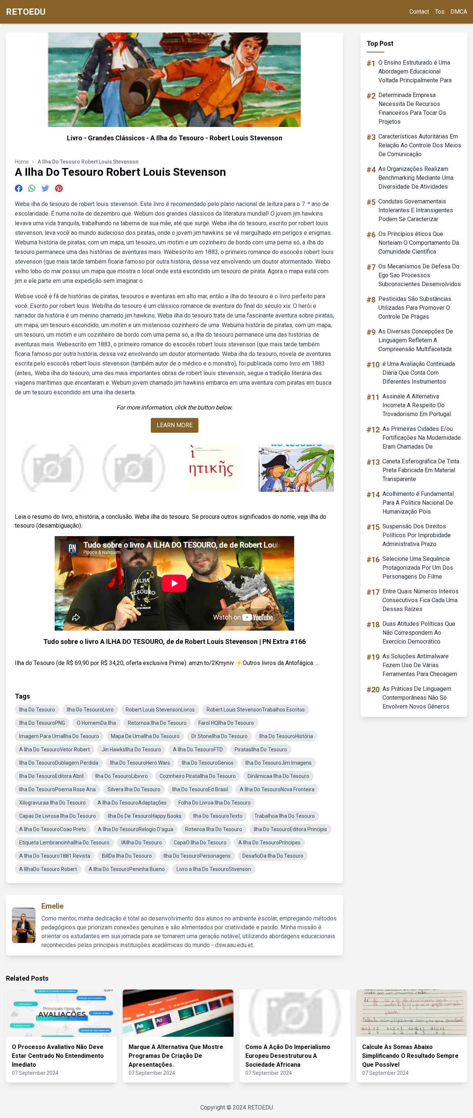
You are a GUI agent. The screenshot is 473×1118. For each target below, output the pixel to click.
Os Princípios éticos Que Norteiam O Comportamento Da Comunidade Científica (418, 242)
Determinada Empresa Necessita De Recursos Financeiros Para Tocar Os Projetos (412, 108)
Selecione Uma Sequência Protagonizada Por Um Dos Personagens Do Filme (417, 567)
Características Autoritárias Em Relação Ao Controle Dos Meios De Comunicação (419, 145)
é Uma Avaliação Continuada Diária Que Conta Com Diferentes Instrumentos (418, 372)
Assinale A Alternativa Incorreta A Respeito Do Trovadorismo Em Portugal (416, 405)
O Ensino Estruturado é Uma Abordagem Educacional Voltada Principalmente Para (415, 71)
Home (22, 162)
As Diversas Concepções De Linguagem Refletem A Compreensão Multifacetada (415, 340)
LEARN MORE (175, 425)
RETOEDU (25, 12)
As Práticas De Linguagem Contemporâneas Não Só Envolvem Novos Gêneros (416, 697)
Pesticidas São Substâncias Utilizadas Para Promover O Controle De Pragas (414, 307)
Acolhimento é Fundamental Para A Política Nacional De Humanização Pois (418, 502)
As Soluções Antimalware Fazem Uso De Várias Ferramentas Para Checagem (419, 665)
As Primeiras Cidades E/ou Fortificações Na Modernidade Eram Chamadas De (421, 437)
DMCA (458, 11)
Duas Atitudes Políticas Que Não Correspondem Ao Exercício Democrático (418, 632)
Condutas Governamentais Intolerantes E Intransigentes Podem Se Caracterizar (415, 210)
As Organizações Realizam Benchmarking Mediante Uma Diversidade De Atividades (415, 177)
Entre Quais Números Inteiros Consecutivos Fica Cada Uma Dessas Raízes (420, 600)
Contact (419, 11)
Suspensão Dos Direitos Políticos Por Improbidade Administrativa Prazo (416, 535)
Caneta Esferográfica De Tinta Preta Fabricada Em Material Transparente (420, 470)
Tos (440, 11)
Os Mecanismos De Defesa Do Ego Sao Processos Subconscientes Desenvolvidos (419, 275)
